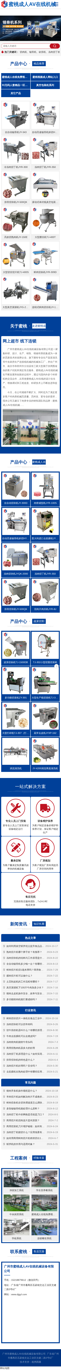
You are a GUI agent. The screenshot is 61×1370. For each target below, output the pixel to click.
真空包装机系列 (45, 85)
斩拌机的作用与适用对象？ (20, 1144)
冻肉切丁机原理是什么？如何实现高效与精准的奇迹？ (32, 1054)
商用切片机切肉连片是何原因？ (23, 1120)
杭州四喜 (36, 1362)
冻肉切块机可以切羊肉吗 (19, 1024)
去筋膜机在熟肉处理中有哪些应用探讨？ (27, 1071)
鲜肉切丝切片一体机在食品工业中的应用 (27, 1018)
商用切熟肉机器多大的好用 (20, 1048)
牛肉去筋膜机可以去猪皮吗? (21, 1036)
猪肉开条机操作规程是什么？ (21, 1090)
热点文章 (30, 937)
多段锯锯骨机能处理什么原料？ (23, 1108)
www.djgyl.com (19, 1294)
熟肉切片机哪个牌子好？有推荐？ (24, 952)
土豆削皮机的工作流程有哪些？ (23, 981)
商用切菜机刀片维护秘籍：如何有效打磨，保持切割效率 (32, 1126)
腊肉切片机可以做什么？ (19, 975)
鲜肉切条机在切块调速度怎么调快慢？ (26, 1102)
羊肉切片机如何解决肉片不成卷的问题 (26, 1096)
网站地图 (4, 1368)
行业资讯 (30, 1010)
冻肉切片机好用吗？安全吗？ (21, 1065)
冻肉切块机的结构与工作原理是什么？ (26, 958)
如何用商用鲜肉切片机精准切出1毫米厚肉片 (29, 1138)
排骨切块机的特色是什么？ (20, 1059)
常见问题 (30, 1082)
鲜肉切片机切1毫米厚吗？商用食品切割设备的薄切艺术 (32, 969)
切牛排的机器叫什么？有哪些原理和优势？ (29, 1030)
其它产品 (16, 93)
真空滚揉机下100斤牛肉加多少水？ (25, 987)
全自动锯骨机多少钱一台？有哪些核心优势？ (30, 963)
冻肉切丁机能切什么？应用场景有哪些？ (27, 1132)
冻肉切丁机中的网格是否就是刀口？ (25, 1114)
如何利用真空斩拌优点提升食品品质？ (26, 946)
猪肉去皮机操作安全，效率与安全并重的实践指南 (32, 993)
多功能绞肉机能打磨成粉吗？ (21, 999)
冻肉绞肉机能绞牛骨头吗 (19, 1042)
